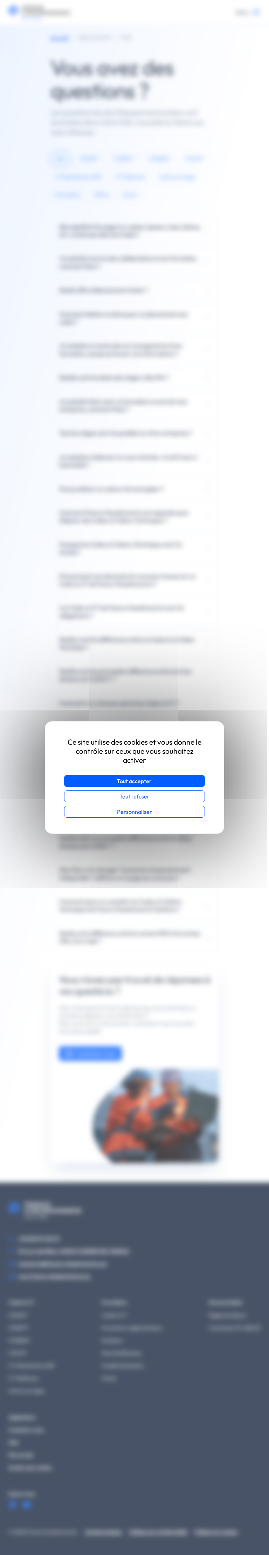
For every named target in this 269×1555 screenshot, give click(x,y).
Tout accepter (134, 781)
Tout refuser (134, 796)
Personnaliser (134, 811)
